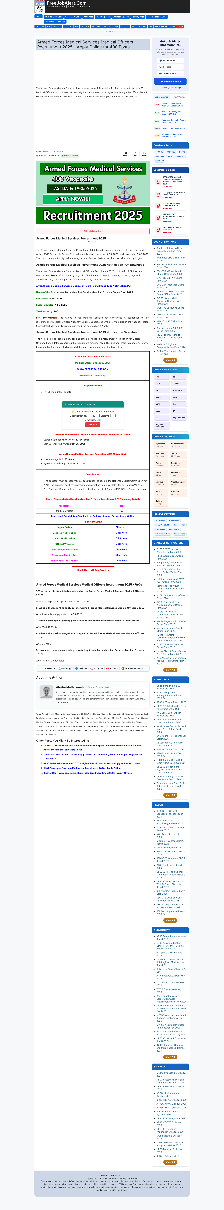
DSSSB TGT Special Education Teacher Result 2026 (169, 814)
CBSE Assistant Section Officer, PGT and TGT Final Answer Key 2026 (170, 946)
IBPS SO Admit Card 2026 (170, 749)
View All (170, 360)
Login (178, 87)
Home (38, 16)
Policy (104, 1175)
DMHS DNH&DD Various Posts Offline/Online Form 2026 (169, 572)
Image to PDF (179, 525)
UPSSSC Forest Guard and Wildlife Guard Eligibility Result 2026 (170, 884)
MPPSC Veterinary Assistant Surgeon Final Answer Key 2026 (171, 1018)
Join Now (93, 424)
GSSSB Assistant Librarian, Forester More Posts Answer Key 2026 (171, 1008)
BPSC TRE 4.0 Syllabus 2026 (171, 1100)
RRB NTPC (159, 161)
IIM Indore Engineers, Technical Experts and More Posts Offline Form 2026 (171, 638)
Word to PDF (160, 520)
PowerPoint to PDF (162, 525)
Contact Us (115, 1175)
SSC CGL (159, 152)
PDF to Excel (174, 529)
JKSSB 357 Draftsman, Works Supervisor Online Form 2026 (169, 605)
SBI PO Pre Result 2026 (168, 847)
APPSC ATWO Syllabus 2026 (171, 1103)
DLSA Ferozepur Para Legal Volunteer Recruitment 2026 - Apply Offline (82, 768)
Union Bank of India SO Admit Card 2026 (172, 135)
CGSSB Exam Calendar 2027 (174, 128)
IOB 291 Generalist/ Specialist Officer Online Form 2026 (168, 301)
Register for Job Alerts (92, 569)
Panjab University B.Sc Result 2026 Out (171, 113)
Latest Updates (161, 97)
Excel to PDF (174, 520)
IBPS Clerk (159, 156)
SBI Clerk (180, 156)
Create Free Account (170, 81)
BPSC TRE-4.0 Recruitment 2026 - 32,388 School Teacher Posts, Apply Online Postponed (92, 763)
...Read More (62, 702)
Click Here (121, 560)
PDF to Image (179, 534)
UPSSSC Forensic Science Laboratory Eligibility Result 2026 (170, 875)
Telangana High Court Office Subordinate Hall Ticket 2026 (171, 786)
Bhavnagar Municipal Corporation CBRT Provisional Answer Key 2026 (171, 999)
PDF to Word (160, 529)
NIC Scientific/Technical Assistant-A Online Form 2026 (169, 338)
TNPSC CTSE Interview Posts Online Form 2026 (172, 104)
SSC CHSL (171, 152)
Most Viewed (179, 97)
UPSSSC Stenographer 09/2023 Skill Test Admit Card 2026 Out (169, 769)
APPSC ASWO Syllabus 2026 (171, 1107)
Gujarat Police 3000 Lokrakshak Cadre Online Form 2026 (169, 614)
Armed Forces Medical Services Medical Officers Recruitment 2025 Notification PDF (84, 285)
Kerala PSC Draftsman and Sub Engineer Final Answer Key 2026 (170, 962)
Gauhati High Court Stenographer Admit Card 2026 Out (169, 695)
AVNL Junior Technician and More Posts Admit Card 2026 (171, 729)
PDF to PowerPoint (162, 534)
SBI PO (170, 156)
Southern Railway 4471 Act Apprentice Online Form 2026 (170, 251)
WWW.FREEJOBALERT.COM (92, 369)
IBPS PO (182, 152)
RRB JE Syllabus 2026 (167, 1156)
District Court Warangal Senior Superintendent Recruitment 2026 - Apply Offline (87, 773)
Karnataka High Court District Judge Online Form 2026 (170, 588)
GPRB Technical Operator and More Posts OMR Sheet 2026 (170, 1048)
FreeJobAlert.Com (67, 3)
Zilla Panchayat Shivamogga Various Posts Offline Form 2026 (171, 661)
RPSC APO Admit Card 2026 (171, 702)
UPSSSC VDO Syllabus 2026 (171, 1118)
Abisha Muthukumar (49, 155)
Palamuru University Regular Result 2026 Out (174, 121)
